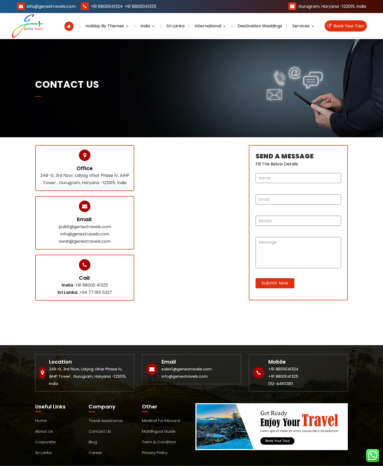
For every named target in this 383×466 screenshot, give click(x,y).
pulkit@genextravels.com (85, 227)
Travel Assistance (106, 420)
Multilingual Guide (159, 431)
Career (95, 452)
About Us (44, 431)
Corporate (45, 442)
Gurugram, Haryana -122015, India (332, 6)
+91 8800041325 (140, 6)
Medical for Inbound (161, 420)
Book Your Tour (347, 26)
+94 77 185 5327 (95, 292)
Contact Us (100, 431)
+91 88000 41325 (91, 285)
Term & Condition (159, 442)
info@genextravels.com (51, 6)
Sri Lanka (43, 452)
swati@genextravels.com (85, 241)
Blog (93, 442)
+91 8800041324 (107, 6)
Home (41, 420)
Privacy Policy (155, 452)
